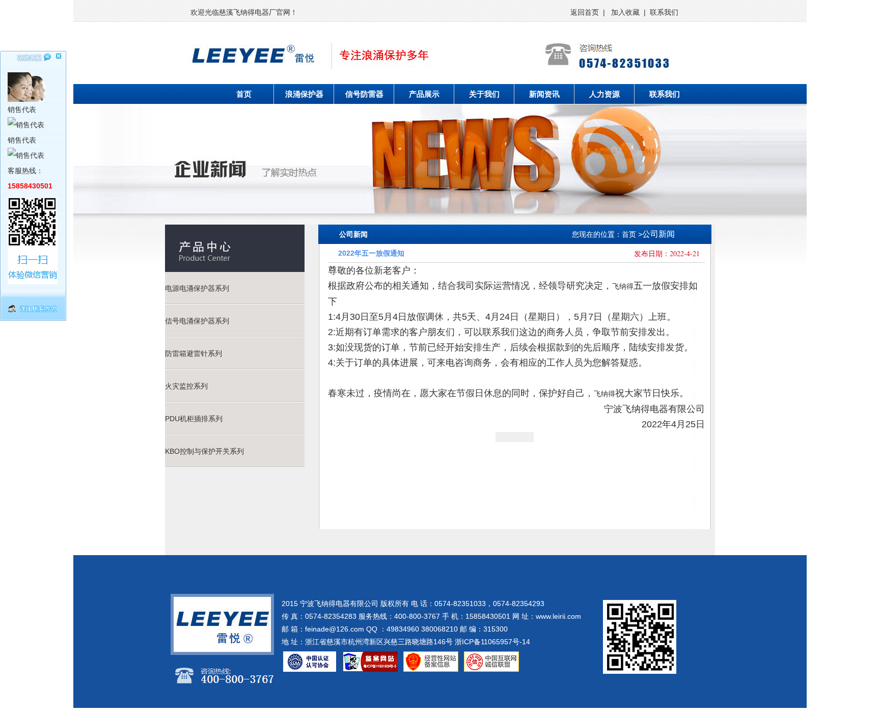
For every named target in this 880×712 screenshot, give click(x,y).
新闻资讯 (544, 94)
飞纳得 (623, 286)
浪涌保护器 (304, 94)
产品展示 (424, 94)
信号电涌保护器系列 (197, 321)
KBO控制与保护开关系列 (204, 451)
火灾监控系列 (186, 386)
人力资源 (604, 94)
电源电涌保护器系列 (197, 288)
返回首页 (584, 12)
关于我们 (484, 94)
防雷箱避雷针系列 (193, 353)
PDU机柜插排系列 (194, 419)
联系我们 (664, 12)
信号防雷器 (364, 94)
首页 (244, 94)
